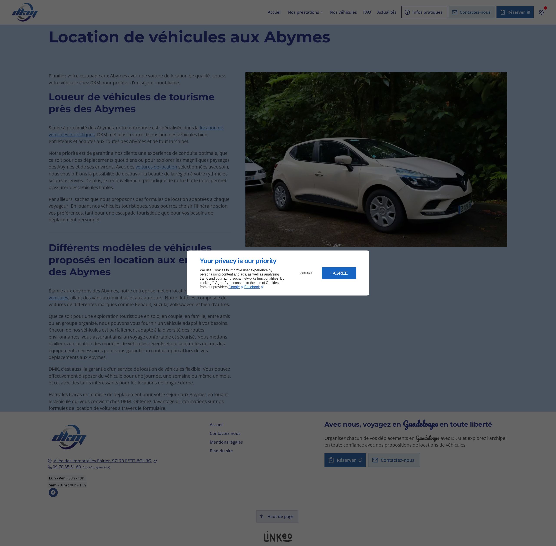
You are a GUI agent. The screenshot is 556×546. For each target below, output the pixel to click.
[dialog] (278, 273)
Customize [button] (306, 272)
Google (234, 287)
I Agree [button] (339, 273)
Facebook (252, 287)
